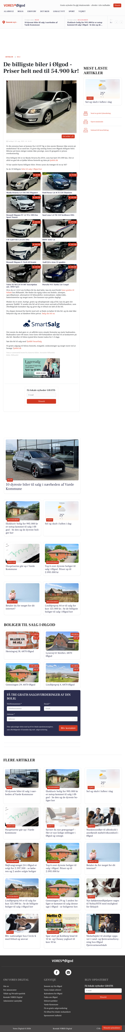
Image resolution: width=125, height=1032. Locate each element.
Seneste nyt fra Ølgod (53, 986)
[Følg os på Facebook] (57, 972)
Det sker (44, 11)
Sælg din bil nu (48, 313)
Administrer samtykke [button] (12, 1001)
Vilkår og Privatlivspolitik (14, 993)
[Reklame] (41, 368)
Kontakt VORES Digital (12, 997)
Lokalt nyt (59, 11)
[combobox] (8, 719)
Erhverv (31, 11)
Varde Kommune (51, 1004)
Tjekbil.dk (17, 348)
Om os (6, 986)
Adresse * (11, 714)
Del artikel (66, 136)
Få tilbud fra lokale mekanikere (57, 1012)
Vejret (81, 11)
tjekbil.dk (54, 160)
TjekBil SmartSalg (34, 341)
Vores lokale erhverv (52, 990)
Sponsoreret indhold (52, 1015)
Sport (72, 11)
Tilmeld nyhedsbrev (111, 1028)
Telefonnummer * (14, 704)
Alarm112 (9, 11)
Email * (47, 704)
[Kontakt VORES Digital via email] (68, 972)
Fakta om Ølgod (50, 997)
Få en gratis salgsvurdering (55, 1008)
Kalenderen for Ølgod (53, 993)
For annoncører (9, 990)
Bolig (20, 11)
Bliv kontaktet (68, 728)
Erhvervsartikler (50, 1001)
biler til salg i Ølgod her (31, 169)
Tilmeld (117, 5)
